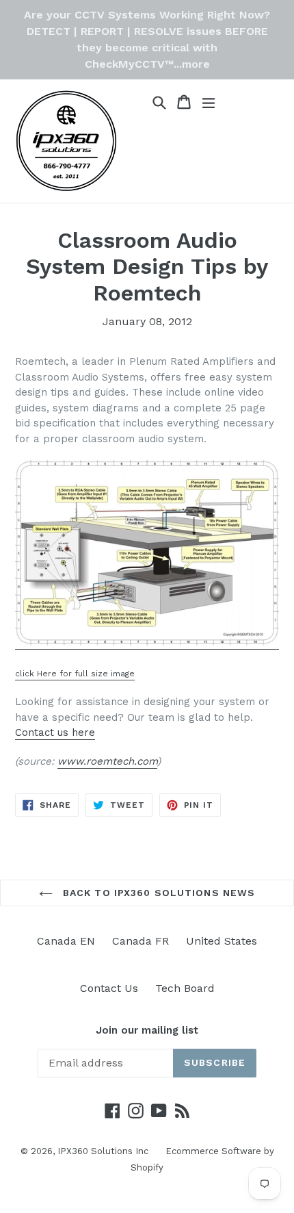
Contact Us (109, 988)
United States (221, 940)
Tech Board (185, 988)
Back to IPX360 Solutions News (157, 892)
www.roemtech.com (107, 761)
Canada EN (66, 940)
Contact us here (55, 732)
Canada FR (140, 940)
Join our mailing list (147, 1030)
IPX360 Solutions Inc (102, 1151)
